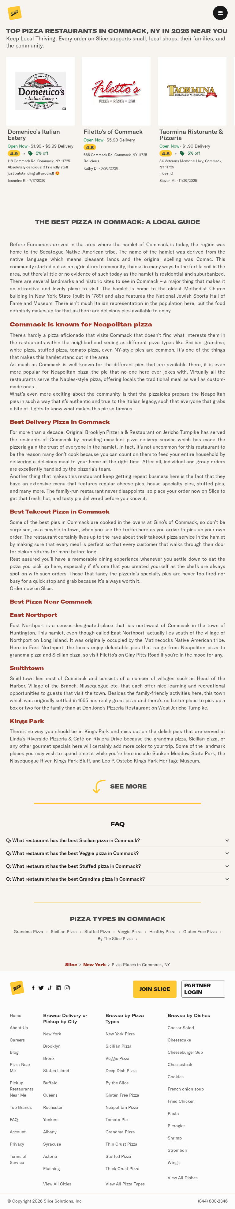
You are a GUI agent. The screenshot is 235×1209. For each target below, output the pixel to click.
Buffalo (50, 1083)
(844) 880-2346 (213, 1201)
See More (128, 786)
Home (15, 1015)
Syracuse (52, 1144)
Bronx (48, 1058)
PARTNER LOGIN (197, 988)
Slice (71, 964)
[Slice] (14, 13)
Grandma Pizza (120, 1132)
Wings (174, 1162)
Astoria (50, 1156)
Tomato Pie (117, 1119)
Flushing (51, 1168)
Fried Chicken (181, 1101)
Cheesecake (179, 1040)
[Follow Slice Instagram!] (67, 988)
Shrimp (175, 1138)
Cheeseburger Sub (185, 1052)
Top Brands (21, 1107)
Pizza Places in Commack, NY (141, 964)
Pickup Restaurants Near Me (21, 1089)
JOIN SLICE (155, 989)
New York (94, 964)
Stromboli (177, 1150)
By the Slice (117, 1083)
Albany (50, 1132)
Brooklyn (52, 1046)
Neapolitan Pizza (122, 1107)
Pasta (173, 1113)
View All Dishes (183, 1178)
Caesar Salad (181, 1027)
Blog (14, 1052)
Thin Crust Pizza (121, 1144)
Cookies (176, 1076)
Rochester (52, 1107)
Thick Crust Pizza (123, 1168)
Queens (50, 1095)
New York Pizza (120, 1034)
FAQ (14, 1119)
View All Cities (57, 1184)
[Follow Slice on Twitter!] (41, 988)
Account (18, 1132)
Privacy (17, 1144)
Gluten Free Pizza (122, 1095)
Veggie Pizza (117, 1058)
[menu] (220, 13)
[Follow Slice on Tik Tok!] (50, 988)
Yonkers (50, 1119)
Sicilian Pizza (119, 1046)
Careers (17, 1040)
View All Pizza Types (125, 1184)
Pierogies (176, 1125)
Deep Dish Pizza (121, 1070)
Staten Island (56, 1070)
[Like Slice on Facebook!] (33, 988)
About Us (19, 1027)
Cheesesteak (180, 1064)
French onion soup (186, 1089)
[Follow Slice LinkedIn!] (58, 988)
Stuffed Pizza (118, 1156)
